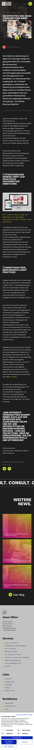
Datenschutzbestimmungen (24, 714)
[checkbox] (3, 730)
